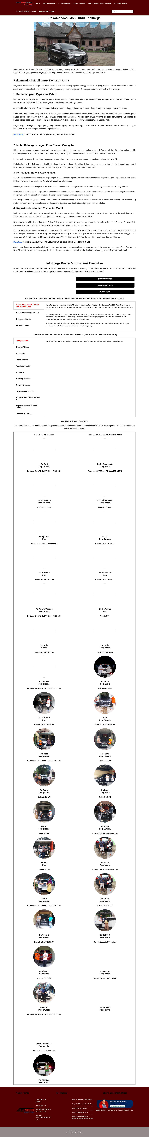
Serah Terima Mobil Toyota (99, 4)
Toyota (102, 73)
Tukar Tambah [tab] (22, 360)
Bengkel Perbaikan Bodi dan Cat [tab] (28, 398)
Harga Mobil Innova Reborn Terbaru (82, 1104)
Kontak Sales (79, 4)
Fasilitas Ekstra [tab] (22, 325)
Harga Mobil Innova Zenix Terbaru (82, 1100)
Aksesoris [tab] (20, 353)
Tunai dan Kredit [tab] (23, 366)
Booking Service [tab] (23, 379)
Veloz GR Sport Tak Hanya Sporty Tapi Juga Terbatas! (49, 134)
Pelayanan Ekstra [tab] (23, 319)
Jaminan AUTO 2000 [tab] (24, 414)
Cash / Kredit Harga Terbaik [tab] (27, 313)
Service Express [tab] (23, 385)
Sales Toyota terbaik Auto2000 (101, 268)
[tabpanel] (89, 316)
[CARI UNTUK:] (122, 11)
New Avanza (93, 114)
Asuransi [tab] (20, 372)
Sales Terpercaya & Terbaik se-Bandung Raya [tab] (27, 305)
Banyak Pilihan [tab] (22, 347)
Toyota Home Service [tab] (25, 391)
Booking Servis (120, 4)
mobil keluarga (113, 89)
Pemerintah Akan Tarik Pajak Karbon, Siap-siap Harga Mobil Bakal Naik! (56, 242)
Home (38, 4)
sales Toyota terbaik (113, 250)
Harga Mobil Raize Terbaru (80, 1112)
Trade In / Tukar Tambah (26, 11)
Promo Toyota (49, 4)
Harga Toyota (64, 4)
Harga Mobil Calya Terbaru (80, 1116)
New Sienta (115, 159)
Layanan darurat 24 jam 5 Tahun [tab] (26, 406)
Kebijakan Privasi (46, 11)
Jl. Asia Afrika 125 (41, 1105)
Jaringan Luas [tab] (22, 341)
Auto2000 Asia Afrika (58, 268)
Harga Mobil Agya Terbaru (79, 1108)
